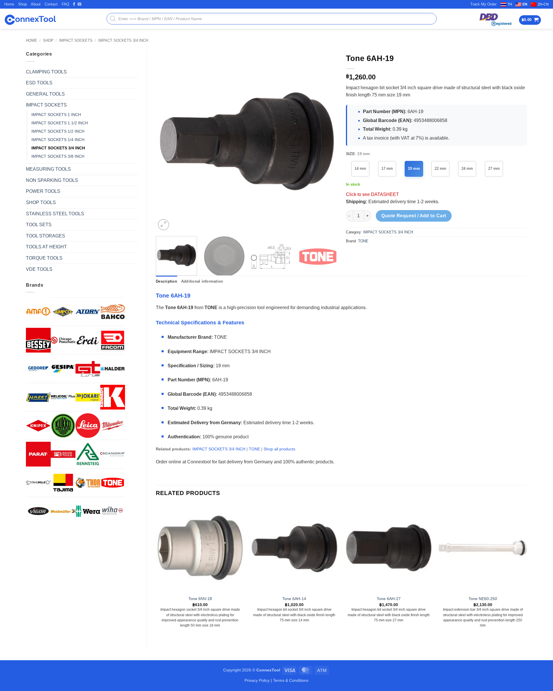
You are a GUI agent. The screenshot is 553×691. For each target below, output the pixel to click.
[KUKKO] (63, 426)
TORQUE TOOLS (44, 258)
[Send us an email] (79, 4)
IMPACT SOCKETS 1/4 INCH (57, 139)
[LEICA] (87, 426)
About (36, 4)
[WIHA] (112, 511)
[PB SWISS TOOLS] (63, 454)
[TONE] (112, 483)
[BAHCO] (112, 312)
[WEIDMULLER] (63, 511)
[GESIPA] (63, 369)
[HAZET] (38, 397)
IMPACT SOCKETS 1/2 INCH (57, 131)
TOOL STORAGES (45, 235)
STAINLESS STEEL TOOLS (55, 213)
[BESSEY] (38, 340)
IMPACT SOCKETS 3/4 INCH (123, 40)
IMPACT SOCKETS (75, 40)
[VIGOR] (38, 511)
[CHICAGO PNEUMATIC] (63, 340)
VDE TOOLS (39, 269)
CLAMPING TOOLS (46, 71)
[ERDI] (87, 340)
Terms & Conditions (290, 680)
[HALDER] (112, 369)
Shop (22, 4)
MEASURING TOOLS (48, 169)
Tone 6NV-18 (200, 598)
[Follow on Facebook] (74, 4)
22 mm (440, 168)
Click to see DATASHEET (372, 194)
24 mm (467, 168)
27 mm (494, 168)
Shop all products (279, 449)
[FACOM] (112, 340)
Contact (51, 4)
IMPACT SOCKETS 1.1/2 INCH (59, 123)
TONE (363, 241)
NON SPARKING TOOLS (52, 180)
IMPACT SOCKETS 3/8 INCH (57, 156)
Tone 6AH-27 (389, 598)
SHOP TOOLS (41, 202)
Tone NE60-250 (483, 598)
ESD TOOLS (39, 82)
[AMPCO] (63, 312)
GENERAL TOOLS (45, 94)
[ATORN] (87, 312)
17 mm (387, 168)
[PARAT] (38, 454)
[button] (530, 20)
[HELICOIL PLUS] (63, 397)
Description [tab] (166, 281)
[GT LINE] (87, 369)
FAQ (65, 4)
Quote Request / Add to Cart (413, 215)
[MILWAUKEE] (112, 426)
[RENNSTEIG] (87, 454)
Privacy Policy (257, 680)
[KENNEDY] (112, 397)
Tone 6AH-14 (294, 598)
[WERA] (87, 511)
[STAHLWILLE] (38, 483)
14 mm (360, 168)
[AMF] (38, 311)
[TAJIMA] (63, 483)
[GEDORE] (38, 369)
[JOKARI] (87, 397)
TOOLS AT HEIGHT (46, 246)
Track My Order (483, 4)
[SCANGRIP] (112, 454)
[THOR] (87, 483)
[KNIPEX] (38, 426)
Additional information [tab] (202, 281)
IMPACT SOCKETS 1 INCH (56, 114)
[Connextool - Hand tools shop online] (30, 19)
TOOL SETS (39, 224)
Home (9, 4)
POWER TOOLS (43, 191)
